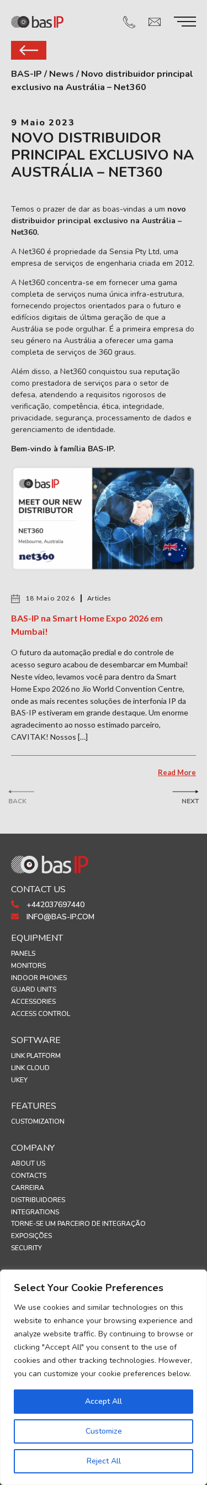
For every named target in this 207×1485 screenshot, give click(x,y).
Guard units (33, 989)
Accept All (103, 1401)
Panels (23, 953)
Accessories (33, 1001)
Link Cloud (30, 1067)
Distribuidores (38, 1200)
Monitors (28, 965)
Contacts (28, 1175)
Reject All (104, 1461)
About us (28, 1163)
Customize (104, 1431)
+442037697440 (54, 904)
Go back (28, 50)
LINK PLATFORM (36, 1055)
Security (26, 1248)
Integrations (35, 1212)
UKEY (19, 1080)
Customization (38, 1121)
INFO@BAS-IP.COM (59, 917)
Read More (177, 772)
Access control (40, 1013)
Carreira (27, 1187)
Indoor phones (39, 977)
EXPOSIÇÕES (31, 1235)
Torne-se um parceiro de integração (78, 1223)
